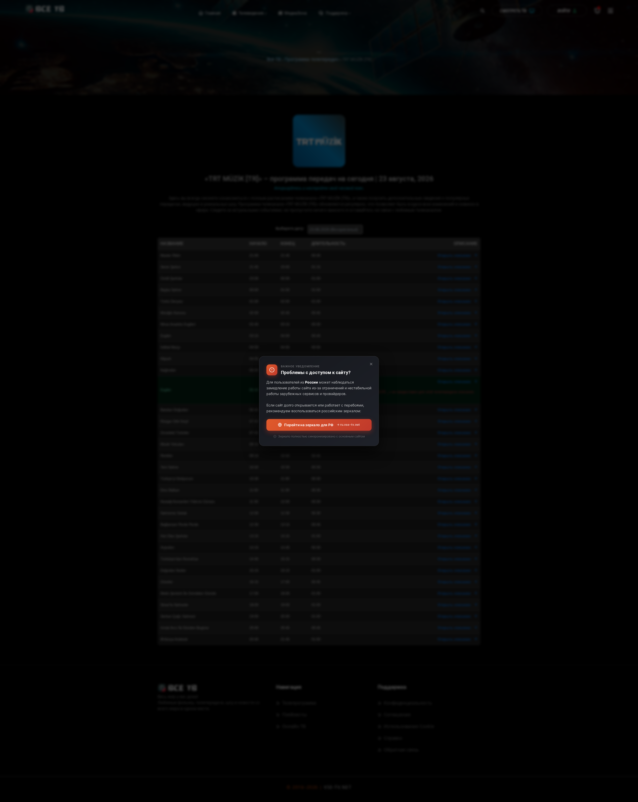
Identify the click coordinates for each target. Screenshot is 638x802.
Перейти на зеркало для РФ (322, 425)
